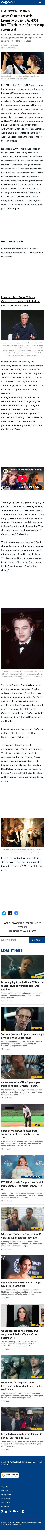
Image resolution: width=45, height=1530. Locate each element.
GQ (28, 361)
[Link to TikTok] (18, 1512)
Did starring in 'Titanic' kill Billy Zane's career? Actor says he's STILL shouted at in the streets (22, 252)
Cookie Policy (5, 1498)
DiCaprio (5, 196)
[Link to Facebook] (2, 1511)
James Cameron (20, 100)
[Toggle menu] (41, 2)
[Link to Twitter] (10, 1511)
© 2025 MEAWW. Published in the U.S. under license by (20, 1462)
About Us (4, 1487)
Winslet (18, 196)
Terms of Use (5, 1502)
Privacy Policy (6, 1495)
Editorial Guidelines (7, 1491)
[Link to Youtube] (14, 1511)
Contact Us (5, 1506)
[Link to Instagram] (6, 1511)
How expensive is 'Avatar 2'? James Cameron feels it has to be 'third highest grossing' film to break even (20, 301)
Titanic (20, 89)
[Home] (8, 2)
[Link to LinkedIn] (22, 1511)
